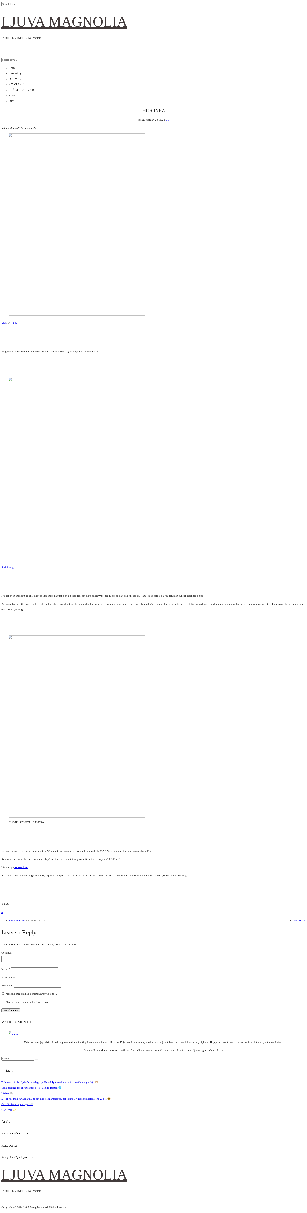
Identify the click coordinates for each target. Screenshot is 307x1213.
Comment (6, 952)
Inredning (15, 73)
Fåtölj (13, 323)
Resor (12, 95)
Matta (4, 323)
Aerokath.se (21, 867)
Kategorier (7, 1157)
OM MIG (15, 79)
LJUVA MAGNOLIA (64, 22)
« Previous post (17, 920)
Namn (5, 969)
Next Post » (299, 920)
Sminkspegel (8, 567)
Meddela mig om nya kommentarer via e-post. (31, 993)
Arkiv (4, 1133)
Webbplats (7, 985)
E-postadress (9, 977)
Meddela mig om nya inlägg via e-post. (27, 1002)
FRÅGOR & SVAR (21, 90)
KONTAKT (16, 84)
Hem (12, 68)
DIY (11, 101)
